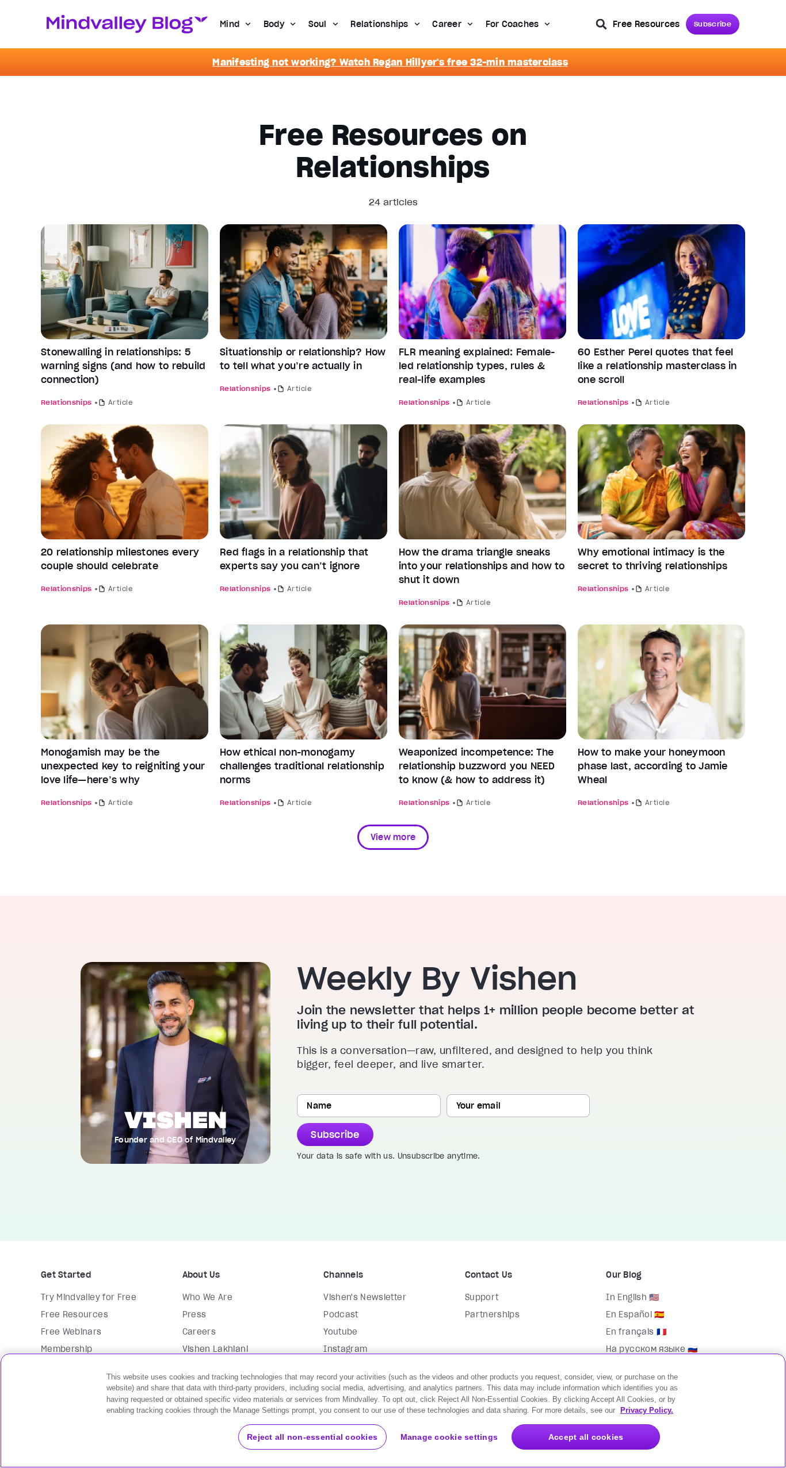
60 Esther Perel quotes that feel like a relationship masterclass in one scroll (657, 365)
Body (274, 24)
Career (446, 24)
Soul (317, 24)
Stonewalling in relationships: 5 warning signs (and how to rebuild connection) (123, 365)
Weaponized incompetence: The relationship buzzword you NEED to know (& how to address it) (477, 765)
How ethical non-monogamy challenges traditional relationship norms (302, 765)
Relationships (379, 24)
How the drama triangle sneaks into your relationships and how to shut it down (482, 565)
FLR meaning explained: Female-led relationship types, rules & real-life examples (477, 365)
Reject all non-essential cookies (312, 1437)
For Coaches (512, 24)
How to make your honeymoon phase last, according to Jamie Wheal (653, 765)
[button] (601, 24)
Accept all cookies (586, 1437)
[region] (393, 1410)
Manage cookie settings (449, 1437)
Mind (229, 24)
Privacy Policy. (646, 1410)
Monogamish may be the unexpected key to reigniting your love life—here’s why (123, 765)
